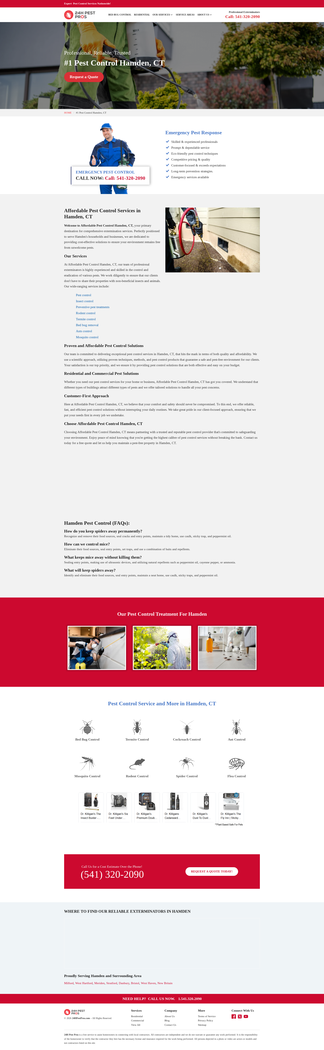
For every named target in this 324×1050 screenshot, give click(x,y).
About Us (203, 14)
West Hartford (84, 983)
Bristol (135, 983)
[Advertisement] (162, 483)
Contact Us (170, 1025)
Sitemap (202, 1025)
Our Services (161, 14)
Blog (167, 1020)
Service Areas (185, 14)
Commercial (137, 1020)
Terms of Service (207, 1016)
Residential (142, 14)
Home (68, 112)
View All (135, 1025)
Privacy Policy (205, 1020)
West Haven (148, 983)
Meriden (99, 983)
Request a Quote (84, 77)
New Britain (164, 983)
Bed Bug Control (119, 14)
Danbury (124, 983)
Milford (69, 983)
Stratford (111, 983)
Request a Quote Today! (212, 871)
